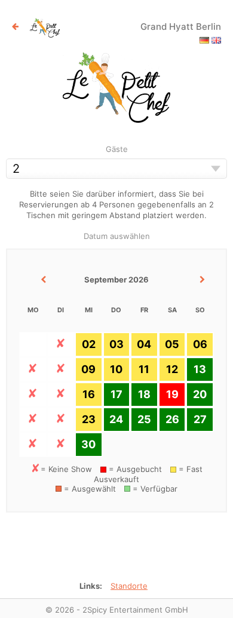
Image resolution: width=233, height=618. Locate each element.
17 (116, 394)
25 (144, 419)
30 (88, 444)
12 (172, 369)
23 (89, 419)
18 (144, 394)
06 (200, 344)
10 (116, 369)
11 (144, 369)
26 (172, 419)
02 (89, 344)
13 (200, 369)
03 (116, 344)
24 (116, 419)
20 (200, 394)
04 (144, 344)
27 (200, 419)
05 (172, 344)
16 (88, 394)
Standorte (129, 586)
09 (88, 369)
